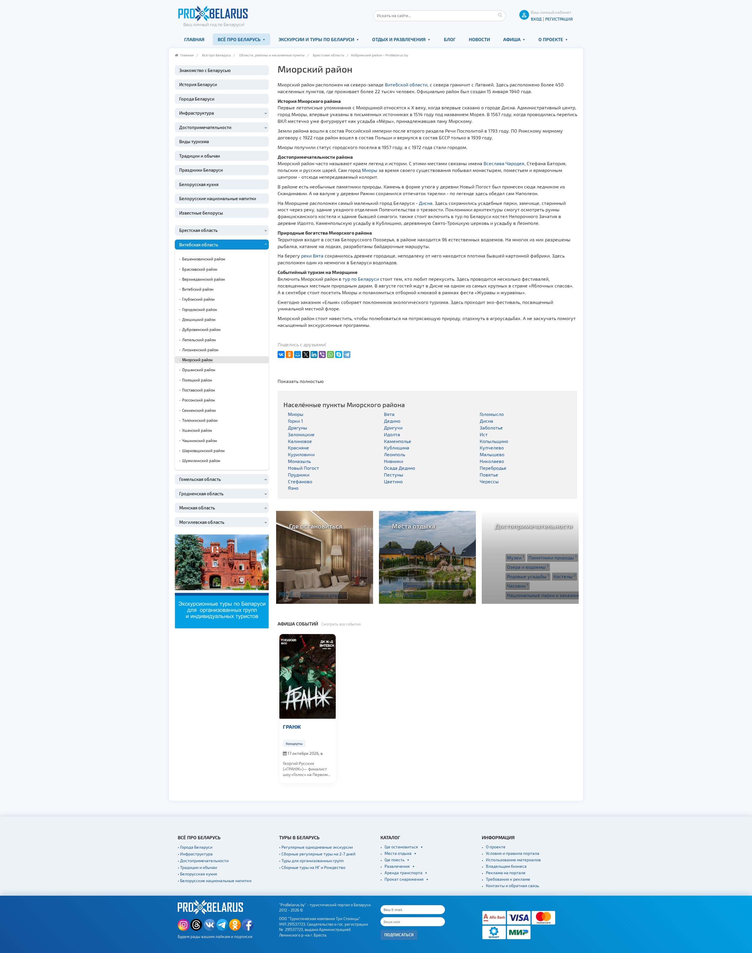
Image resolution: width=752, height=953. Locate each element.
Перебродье (493, 468)
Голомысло (492, 414)
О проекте (550, 39)
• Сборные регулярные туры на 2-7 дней (317, 853)
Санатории (417, 585)
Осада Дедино (399, 468)
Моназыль (299, 461)
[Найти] (500, 14)
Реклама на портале (506, 872)
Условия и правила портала (512, 853)
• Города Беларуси (195, 847)
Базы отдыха (451, 585)
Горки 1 (295, 421)
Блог (450, 39)
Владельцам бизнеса (506, 866)
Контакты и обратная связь (512, 885)
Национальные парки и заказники (546, 595)
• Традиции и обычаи (197, 867)
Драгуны (297, 427)
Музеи (515, 557)
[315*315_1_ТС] (222, 580)
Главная (194, 39)
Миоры (369, 170)
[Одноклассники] (289, 354)
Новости (479, 39)
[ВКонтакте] (281, 354)
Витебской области (406, 84)
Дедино (392, 421)
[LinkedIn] (314, 354)
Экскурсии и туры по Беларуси (316, 39)
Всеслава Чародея (504, 163)
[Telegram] (346, 354)
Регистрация (559, 18)
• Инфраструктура (195, 853)
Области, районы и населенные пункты (272, 55)
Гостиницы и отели (323, 595)
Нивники (393, 461)
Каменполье (397, 441)
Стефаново (300, 481)
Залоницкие (301, 434)
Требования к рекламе (508, 879)
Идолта (392, 434)
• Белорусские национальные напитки (214, 880)
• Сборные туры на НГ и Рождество (312, 867)
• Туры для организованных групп (311, 860)
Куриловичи (301, 454)
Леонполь (394, 454)
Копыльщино (494, 441)
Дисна (425, 203)
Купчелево (492, 447)
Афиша (512, 39)
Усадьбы (414, 595)
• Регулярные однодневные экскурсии (316, 847)
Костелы (564, 576)
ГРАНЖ (292, 726)
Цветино (393, 481)
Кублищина (396, 447)
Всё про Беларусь (239, 39)
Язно (293, 488)
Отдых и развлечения (399, 39)
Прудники (298, 474)
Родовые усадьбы (528, 576)
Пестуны (393, 474)
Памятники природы (552, 557)
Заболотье (491, 427)
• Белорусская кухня (197, 873)
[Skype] (338, 354)
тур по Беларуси (361, 279)
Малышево (492, 454)
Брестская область (328, 55)
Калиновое (300, 441)
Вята (389, 414)
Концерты (294, 743)
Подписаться (399, 934)
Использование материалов (513, 859)
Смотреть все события (341, 624)
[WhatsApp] (330, 354)
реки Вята (312, 255)
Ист (484, 434)
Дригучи (393, 427)
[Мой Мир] (297, 354)
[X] (305, 354)
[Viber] (322, 354)
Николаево (492, 461)
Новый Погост (303, 468)
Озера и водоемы (527, 567)
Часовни (517, 585)
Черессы (489, 481)
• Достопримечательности (203, 860)
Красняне (298, 447)
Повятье (489, 474)
